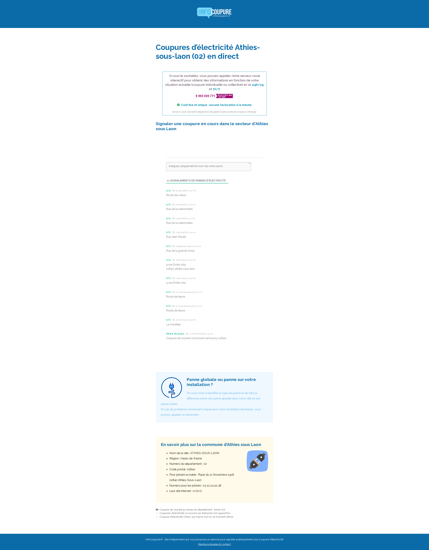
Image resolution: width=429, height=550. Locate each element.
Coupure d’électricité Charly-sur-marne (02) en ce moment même (196, 516)
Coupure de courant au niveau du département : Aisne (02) (192, 509)
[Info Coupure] (214, 13)
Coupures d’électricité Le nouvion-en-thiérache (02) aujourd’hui (195, 513)
